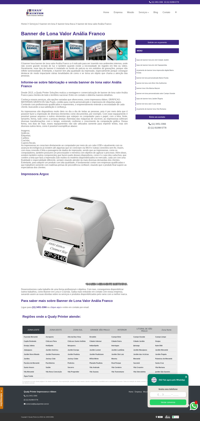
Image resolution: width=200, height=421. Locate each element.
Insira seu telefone (168, 389)
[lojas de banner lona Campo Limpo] (96, 50)
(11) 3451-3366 (157, 2)
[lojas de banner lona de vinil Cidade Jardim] (74, 50)
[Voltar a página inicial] (34, 12)
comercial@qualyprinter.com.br (37, 404)
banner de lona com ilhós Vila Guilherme (151, 83)
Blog (155, 12)
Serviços (143, 12)
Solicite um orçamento (157, 42)
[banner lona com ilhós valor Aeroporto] (31, 50)
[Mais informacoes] (176, 12)
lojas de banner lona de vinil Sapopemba (151, 65)
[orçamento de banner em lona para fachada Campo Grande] (53, 50)
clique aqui (55, 307)
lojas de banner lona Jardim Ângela (149, 99)
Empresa (118, 12)
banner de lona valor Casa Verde (148, 104)
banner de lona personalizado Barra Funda (152, 78)
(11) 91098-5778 (172, 2)
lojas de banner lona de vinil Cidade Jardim (152, 60)
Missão (130, 12)
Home (106, 12)
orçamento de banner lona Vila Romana (151, 109)
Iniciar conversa (168, 402)
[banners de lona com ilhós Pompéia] (117, 50)
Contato (166, 12)
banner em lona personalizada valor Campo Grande (155, 93)
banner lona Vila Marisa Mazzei (148, 88)
